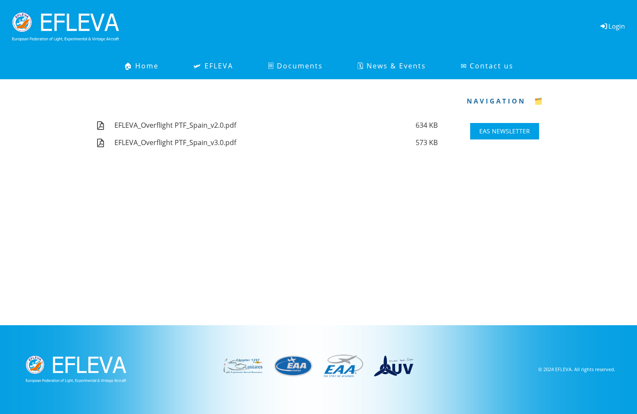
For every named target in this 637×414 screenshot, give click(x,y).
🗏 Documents (295, 66)
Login (616, 26)
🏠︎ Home (141, 66)
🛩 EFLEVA (213, 66)
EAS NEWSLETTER (504, 131)
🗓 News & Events (392, 66)
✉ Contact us (487, 66)
